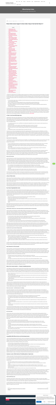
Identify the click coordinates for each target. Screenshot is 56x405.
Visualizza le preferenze (51, 401)
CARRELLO (24, 1)
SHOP (21, 1)
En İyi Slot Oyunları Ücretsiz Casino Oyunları (42, 388)
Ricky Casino (10, 69)
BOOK (19, 1)
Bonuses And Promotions (12, 33)
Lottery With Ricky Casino (12, 34)
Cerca (7, 399)
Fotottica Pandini (9, 3)
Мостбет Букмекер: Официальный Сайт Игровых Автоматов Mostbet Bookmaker (16, 388)
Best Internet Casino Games (12, 52)
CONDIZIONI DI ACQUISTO (37, 1)
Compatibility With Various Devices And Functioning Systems (12, 55)
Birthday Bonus (11, 79)
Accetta (39, 401)
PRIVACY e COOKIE (43, 403)
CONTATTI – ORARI (18, 4)
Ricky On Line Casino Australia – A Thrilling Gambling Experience (13, 46)
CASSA (32, 1)
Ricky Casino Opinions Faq (12, 70)
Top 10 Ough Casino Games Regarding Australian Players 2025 (13, 88)
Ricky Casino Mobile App (12, 92)
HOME (17, 1)
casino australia (31, 113)
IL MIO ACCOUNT (28, 1)
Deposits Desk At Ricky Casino (13, 63)
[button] (54, 395)
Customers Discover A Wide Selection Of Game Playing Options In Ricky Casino (12, 58)
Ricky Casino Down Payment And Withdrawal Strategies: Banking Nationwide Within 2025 (13, 67)
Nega (44, 401)
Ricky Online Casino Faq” (12, 80)
